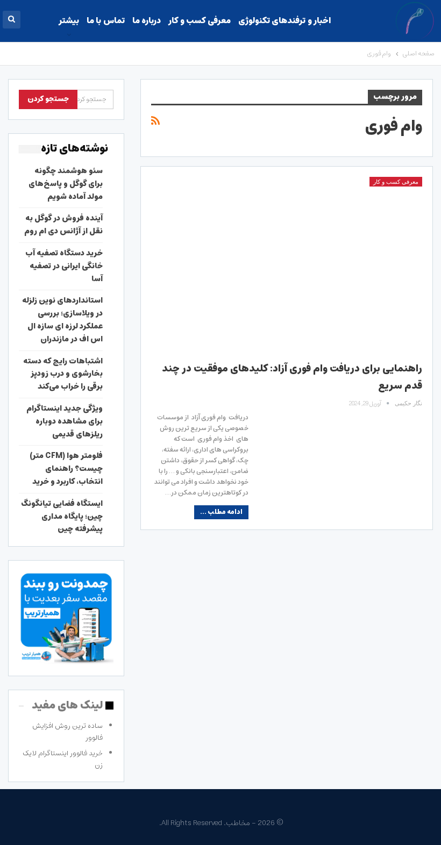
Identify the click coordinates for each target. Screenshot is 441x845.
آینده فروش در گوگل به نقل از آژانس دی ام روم (63, 225)
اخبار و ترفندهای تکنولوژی (284, 20)
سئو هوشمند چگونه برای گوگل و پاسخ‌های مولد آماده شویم (66, 183)
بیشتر (69, 20)
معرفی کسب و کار (199, 20)
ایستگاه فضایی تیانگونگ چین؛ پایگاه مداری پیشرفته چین (62, 516)
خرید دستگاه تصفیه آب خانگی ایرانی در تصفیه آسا (64, 266)
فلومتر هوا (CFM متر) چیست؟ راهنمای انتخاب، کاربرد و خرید (66, 468)
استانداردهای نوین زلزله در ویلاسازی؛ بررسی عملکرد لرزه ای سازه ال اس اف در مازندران (62, 319)
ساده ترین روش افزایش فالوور (67, 732)
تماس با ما (106, 20)
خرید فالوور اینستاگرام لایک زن (63, 759)
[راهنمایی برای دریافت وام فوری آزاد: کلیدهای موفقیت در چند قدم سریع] (286, 263)
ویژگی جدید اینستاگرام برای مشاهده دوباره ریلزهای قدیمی (64, 421)
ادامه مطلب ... (221, 512)
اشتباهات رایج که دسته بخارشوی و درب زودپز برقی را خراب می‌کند (63, 374)
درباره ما (146, 20)
